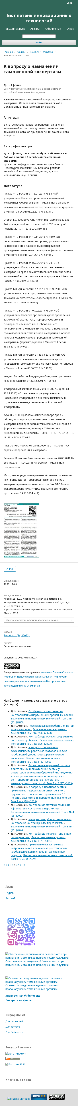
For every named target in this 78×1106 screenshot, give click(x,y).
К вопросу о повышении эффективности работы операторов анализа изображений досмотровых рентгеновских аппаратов (39, 753)
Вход (70, 2)
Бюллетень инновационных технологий (39, 18)
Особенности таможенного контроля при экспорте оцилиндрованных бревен (42, 713)
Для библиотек (14, 1032)
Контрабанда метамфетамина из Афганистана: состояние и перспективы (40, 806)
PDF (11, 568)
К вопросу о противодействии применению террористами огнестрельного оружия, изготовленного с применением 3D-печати (39, 792)
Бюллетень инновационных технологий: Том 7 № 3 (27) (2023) (35, 759)
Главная (8, 51)
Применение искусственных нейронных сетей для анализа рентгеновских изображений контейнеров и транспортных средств (39, 850)
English (9, 893)
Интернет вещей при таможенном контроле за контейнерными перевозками (41, 821)
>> (23, 865)
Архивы (35, 28)
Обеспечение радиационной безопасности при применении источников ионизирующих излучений (37, 963)
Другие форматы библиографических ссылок (32, 620)
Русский (10, 898)
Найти (39, 42)
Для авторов (12, 1026)
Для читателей (14, 1021)
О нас (70, 28)
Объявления (53, 28)
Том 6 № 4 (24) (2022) (41, 51)
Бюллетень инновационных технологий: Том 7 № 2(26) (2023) (39, 731)
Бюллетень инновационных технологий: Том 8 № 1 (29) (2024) (38, 839)
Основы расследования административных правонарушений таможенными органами (32, 987)
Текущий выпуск (14, 28)
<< (5, 865)
